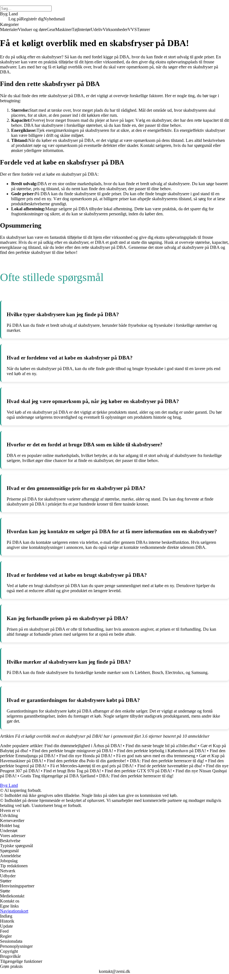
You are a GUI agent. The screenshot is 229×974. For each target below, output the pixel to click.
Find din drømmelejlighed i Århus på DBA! (83, 745)
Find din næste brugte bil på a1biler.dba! (161, 745)
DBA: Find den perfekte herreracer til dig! (167, 760)
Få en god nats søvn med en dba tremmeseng (155, 755)
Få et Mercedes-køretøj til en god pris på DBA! (91, 765)
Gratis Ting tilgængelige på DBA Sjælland (57, 775)
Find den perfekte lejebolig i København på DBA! (161, 750)
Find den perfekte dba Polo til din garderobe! (86, 760)
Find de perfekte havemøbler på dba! (169, 765)
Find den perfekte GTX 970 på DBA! (138, 770)
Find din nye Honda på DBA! (85, 755)
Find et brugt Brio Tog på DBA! (72, 770)
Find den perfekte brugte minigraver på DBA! (72, 750)
